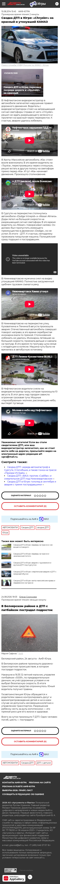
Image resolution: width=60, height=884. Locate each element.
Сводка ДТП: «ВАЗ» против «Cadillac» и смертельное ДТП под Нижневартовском (28, 477)
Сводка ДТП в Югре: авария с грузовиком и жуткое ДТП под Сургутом (32, 564)
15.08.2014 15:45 (8, 11)
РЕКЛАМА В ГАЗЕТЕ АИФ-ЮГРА (18, 786)
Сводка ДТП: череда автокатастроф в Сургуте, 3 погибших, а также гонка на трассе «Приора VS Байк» (30, 470)
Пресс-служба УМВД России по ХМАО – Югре (25, 65)
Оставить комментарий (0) (30, 506)
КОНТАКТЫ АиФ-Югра (14, 782)
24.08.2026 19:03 (9, 597)
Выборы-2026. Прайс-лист (17, 790)
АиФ (20, 653)
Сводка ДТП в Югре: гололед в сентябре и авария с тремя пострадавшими (30, 483)
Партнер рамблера (26, 870)
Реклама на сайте (40, 782)
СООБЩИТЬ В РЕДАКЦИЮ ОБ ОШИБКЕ (23, 794)
